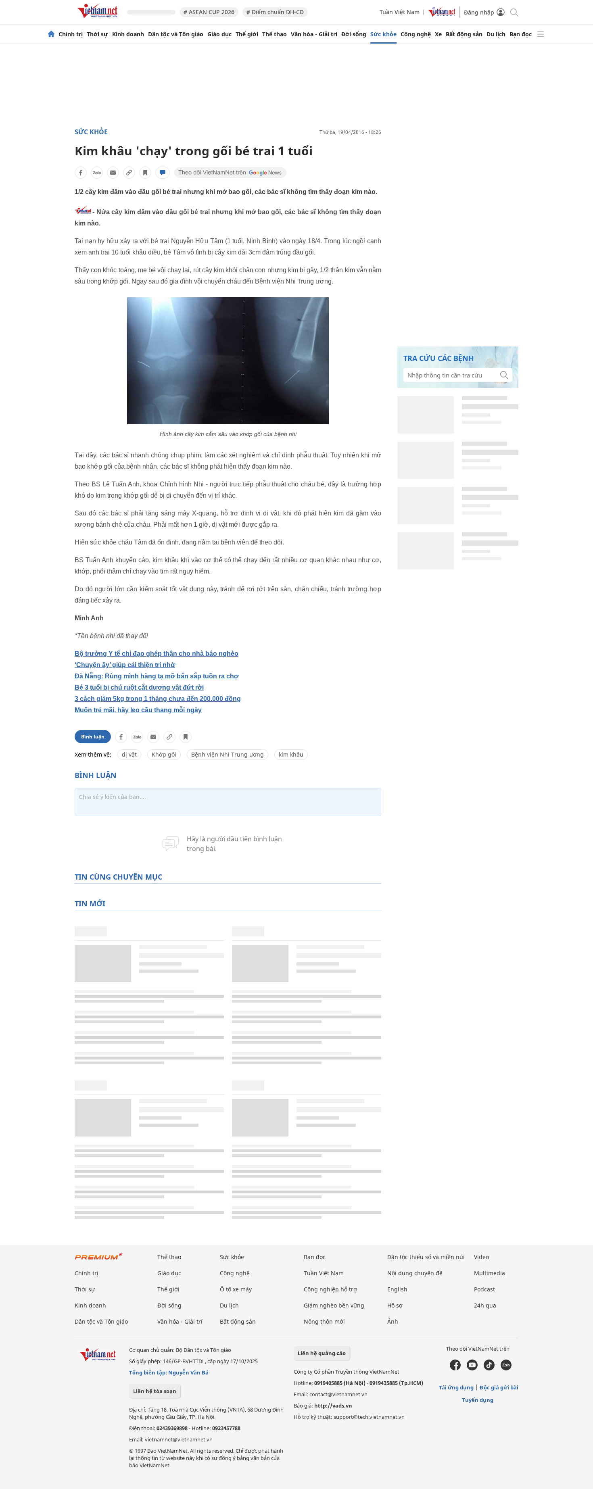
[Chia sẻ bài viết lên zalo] (97, 173)
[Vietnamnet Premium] (99, 1260)
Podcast (484, 1289)
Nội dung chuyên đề (415, 1273)
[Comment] (162, 173)
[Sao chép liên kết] (129, 173)
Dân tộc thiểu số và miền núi (426, 1257)
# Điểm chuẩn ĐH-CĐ (275, 12)
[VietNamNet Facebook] (455, 1368)
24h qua (485, 1305)
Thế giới (247, 34)
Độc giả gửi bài (499, 1387)
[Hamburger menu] (540, 34)
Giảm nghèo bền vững (334, 1305)
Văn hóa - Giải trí (314, 34)
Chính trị (70, 34)
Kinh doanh (128, 34)
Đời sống (353, 34)
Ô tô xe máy (236, 1289)
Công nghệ (416, 34)
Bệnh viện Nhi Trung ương (227, 754)
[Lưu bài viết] (145, 173)
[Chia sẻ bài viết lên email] (113, 173)
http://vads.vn (333, 1405)
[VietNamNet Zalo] (506, 1368)
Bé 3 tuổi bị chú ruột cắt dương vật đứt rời (139, 687)
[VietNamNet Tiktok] (489, 1368)
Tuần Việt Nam (400, 12)
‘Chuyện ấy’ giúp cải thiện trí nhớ (125, 664)
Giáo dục (219, 34)
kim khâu (291, 754)
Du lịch (496, 34)
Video (481, 1257)
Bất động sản (464, 34)
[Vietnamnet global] (442, 15)
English (397, 1289)
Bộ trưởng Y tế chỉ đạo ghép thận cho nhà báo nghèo (156, 653)
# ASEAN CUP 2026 (209, 12)
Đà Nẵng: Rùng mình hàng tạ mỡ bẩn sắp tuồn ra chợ (156, 676)
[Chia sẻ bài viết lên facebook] (81, 173)
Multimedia (489, 1273)
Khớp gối (164, 754)
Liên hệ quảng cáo (322, 1353)
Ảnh (392, 1321)
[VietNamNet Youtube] (472, 1368)
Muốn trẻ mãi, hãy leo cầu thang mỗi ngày (138, 710)
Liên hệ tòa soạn (154, 1391)
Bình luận (92, 736)
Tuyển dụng (477, 1399)
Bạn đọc (520, 34)
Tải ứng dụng (456, 1387)
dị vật (129, 754)
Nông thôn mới (324, 1321)
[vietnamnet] (99, 19)
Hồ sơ (395, 1305)
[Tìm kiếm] (513, 12)
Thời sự (97, 34)
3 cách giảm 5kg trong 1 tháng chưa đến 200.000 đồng (158, 698)
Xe (438, 34)
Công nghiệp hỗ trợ (330, 1289)
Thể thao (274, 34)
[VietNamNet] (51, 34)
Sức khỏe (383, 34)
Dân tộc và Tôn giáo (175, 34)
